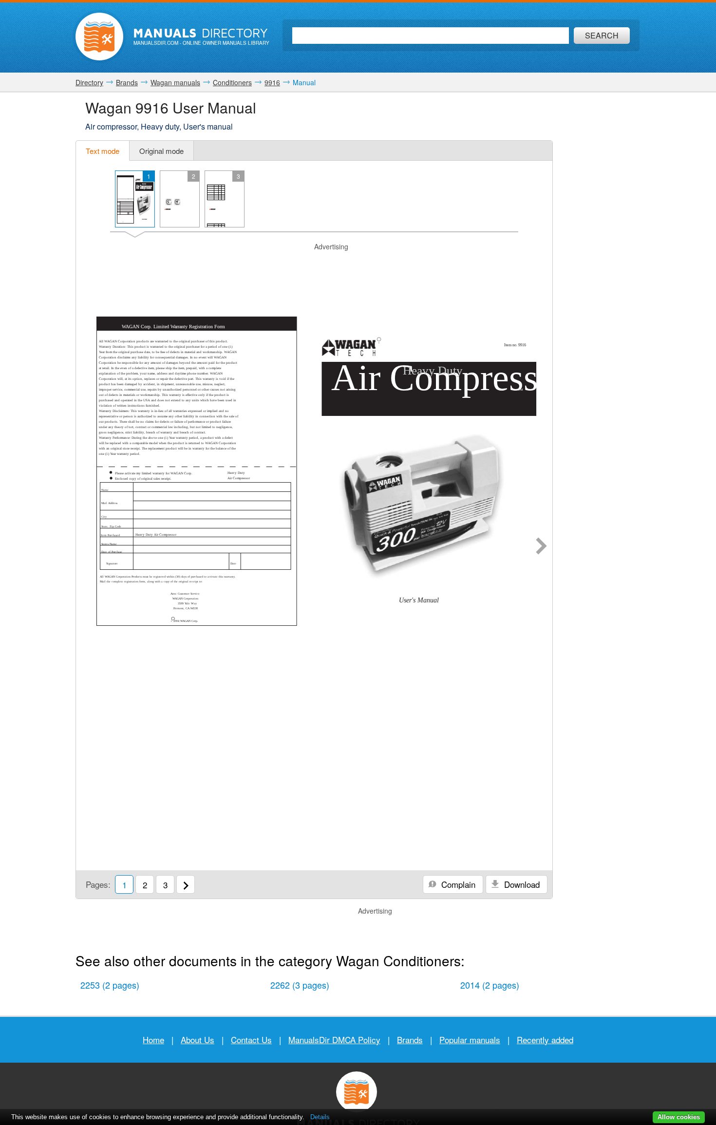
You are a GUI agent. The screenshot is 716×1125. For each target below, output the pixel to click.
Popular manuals (469, 1039)
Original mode (161, 151)
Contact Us (251, 1039)
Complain (457, 884)
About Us (197, 1039)
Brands (410, 1039)
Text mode (102, 151)
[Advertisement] (314, 264)
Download (521, 884)
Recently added (545, 1039)
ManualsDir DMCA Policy (334, 1039)
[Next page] (541, 547)
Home (153, 1039)
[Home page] (99, 36)
